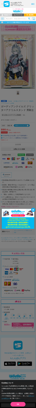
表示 (32, 4)
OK (18, 404)
